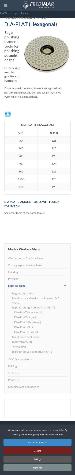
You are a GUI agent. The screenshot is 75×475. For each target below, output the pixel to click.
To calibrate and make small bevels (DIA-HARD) (36, 300)
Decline (37, 450)
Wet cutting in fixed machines (25, 258)
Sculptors (13, 373)
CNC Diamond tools (20, 359)
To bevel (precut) (22, 341)
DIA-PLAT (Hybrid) (26, 332)
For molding (19, 346)
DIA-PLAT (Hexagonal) (28, 312)
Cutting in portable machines (25, 265)
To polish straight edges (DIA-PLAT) (33, 307)
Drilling (12, 366)
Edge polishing (20, 13)
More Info (37, 467)
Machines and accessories (23, 386)
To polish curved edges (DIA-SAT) (32, 351)
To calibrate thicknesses (26, 336)
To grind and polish (23, 293)
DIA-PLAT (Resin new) (27, 322)
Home (4, 12)
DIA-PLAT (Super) (25, 317)
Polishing (13, 379)
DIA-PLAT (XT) (23, 327)
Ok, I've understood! (37, 442)
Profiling (13, 278)
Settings (37, 459)
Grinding (13, 272)
